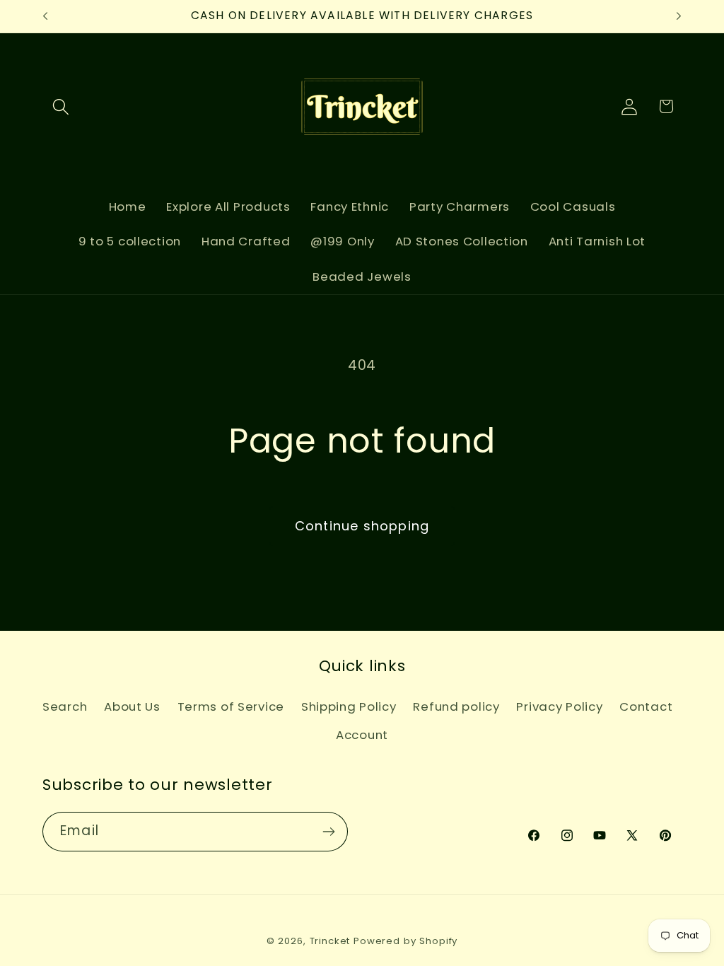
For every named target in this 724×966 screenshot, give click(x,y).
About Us (132, 706)
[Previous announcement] (45, 16)
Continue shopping (362, 526)
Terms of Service (231, 706)
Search (64, 706)
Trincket (330, 941)
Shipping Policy (349, 706)
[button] (61, 106)
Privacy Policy (559, 706)
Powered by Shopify (405, 941)
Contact (645, 706)
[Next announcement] (678, 16)
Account (362, 734)
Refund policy (456, 706)
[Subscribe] (328, 831)
